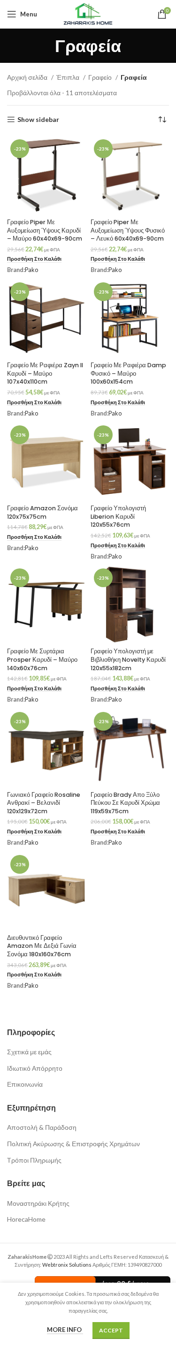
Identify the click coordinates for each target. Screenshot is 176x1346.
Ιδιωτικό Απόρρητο (34, 1068)
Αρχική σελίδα (28, 77)
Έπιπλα (68, 77)
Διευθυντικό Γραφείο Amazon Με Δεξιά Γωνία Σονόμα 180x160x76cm (42, 946)
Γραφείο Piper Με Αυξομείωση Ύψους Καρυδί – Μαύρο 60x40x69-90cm (44, 230)
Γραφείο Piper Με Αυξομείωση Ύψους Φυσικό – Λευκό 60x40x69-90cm (128, 230)
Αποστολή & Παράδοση (42, 1127)
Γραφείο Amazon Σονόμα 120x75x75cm (42, 512)
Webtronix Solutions (67, 1265)
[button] (34, 259)
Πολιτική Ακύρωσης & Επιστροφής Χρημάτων (73, 1144)
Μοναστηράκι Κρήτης (38, 1203)
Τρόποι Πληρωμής (34, 1160)
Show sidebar (38, 119)
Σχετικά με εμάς (29, 1052)
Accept (111, 1330)
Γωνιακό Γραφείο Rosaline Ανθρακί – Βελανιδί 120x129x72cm (43, 803)
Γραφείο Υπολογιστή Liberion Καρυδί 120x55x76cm (118, 516)
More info (65, 1329)
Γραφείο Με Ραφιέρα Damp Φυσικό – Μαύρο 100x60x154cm (128, 373)
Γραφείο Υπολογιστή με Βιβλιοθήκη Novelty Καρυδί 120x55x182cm (128, 659)
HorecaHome (26, 1219)
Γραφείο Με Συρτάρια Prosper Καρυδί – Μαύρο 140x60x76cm (42, 659)
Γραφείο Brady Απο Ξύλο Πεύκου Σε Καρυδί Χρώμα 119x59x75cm (125, 803)
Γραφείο (100, 77)
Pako (31, 269)
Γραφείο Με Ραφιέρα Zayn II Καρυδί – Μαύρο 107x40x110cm (45, 373)
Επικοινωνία (25, 1084)
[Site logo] (88, 13)
